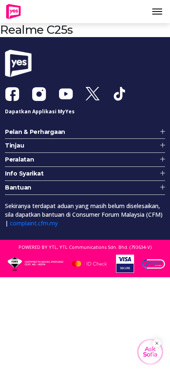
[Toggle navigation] (160, 13)
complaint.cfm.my (34, 226)
